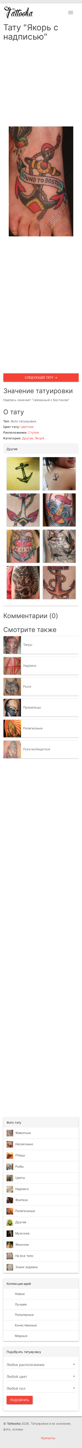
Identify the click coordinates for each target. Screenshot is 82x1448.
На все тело (24, 1256)
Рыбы (19, 1166)
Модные (20, 1336)
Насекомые (24, 1144)
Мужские (22, 1233)
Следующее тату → (41, 377)
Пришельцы (32, 707)
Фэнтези (21, 1200)
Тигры (28, 644)
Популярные (24, 1315)
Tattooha (18, 12)
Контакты (48, 1438)
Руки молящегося (36, 749)
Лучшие (20, 1304)
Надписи (29, 665)
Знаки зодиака (26, 1267)
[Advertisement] (41, 85)
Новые (19, 1294)
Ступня (33, 432)
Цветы (20, 1178)
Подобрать (19, 1400)
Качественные (25, 1325)
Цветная (27, 427)
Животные (23, 1133)
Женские (22, 1244)
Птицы (20, 1155)
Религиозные (33, 728)
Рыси (27, 686)
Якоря (39, 438)
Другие (27, 438)
